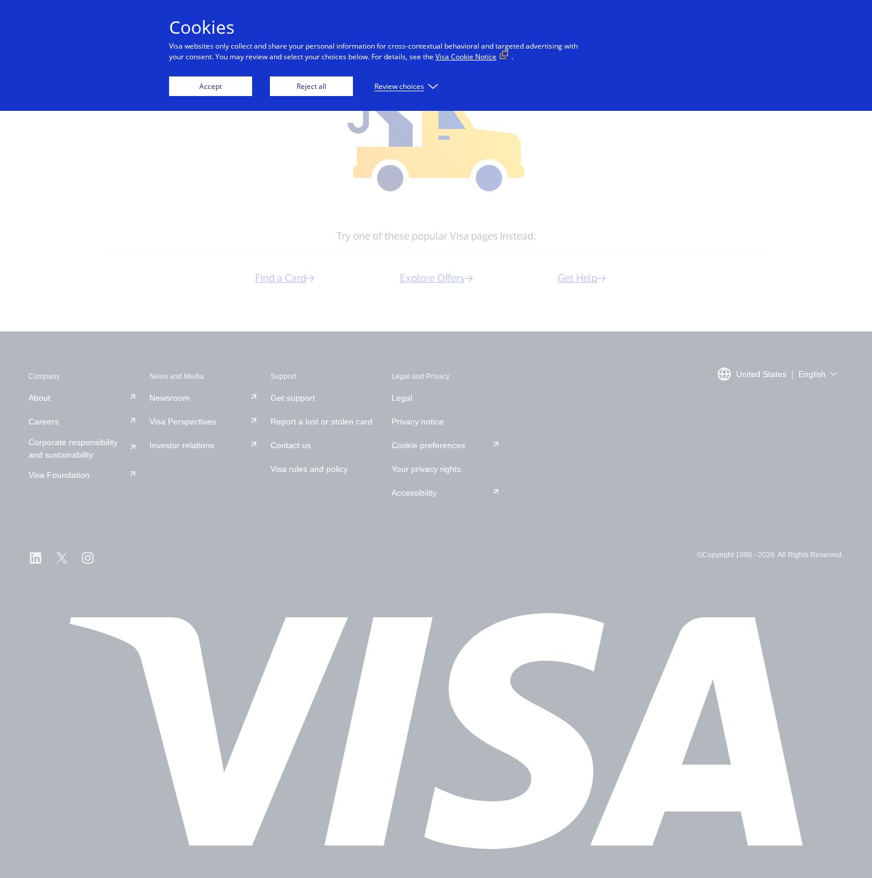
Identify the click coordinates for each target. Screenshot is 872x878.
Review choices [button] (399, 86)
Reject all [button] (311, 86)
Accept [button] (210, 86)
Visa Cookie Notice (466, 57)
